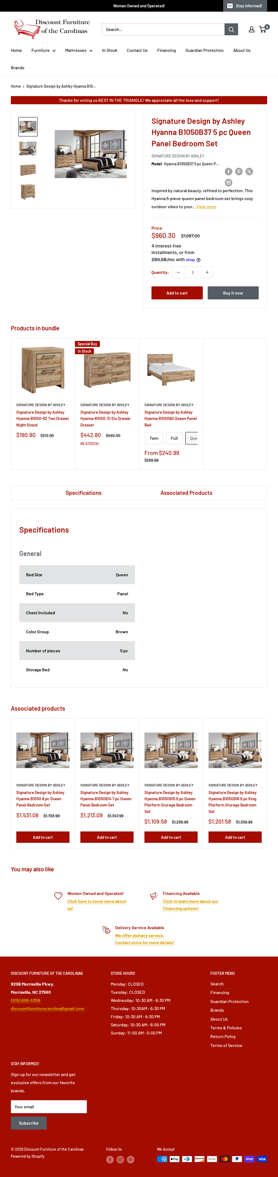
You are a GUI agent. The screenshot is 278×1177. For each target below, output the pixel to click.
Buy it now (233, 292)
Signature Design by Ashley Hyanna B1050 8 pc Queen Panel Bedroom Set (40, 799)
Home (16, 50)
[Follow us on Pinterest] (130, 1159)
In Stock (109, 50)
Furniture (40, 50)
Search (217, 983)
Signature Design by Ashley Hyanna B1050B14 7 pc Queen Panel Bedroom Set (105, 799)
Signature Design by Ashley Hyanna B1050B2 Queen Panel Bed (170, 418)
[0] (262, 29)
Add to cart (177, 292)
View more (206, 206)
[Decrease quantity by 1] (178, 272)
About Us (242, 50)
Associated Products (186, 492)
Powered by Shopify (28, 1156)
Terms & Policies (226, 1027)
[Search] (231, 29)
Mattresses (76, 50)
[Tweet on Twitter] (249, 171)
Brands (17, 67)
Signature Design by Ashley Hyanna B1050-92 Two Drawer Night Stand (42, 418)
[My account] (251, 29)
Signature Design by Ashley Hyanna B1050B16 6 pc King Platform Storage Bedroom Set (232, 802)
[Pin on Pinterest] (239, 171)
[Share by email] (228, 182)
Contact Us (137, 50)
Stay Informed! (249, 5)
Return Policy (223, 1036)
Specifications (84, 492)
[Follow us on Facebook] (110, 1159)
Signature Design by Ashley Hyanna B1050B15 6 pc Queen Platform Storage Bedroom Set (169, 802)
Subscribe (29, 1122)
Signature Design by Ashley (177, 156)
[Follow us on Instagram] (120, 1159)
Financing (166, 50)
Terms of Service (226, 1045)
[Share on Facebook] (228, 171)
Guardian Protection (204, 50)
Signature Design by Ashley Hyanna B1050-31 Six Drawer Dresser (105, 418)
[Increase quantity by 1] (207, 272)
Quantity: (160, 272)
